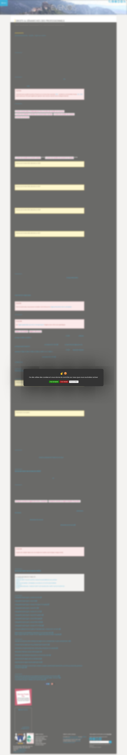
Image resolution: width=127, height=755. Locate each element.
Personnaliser (74, 382)
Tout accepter (54, 382)
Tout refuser (64, 382)
